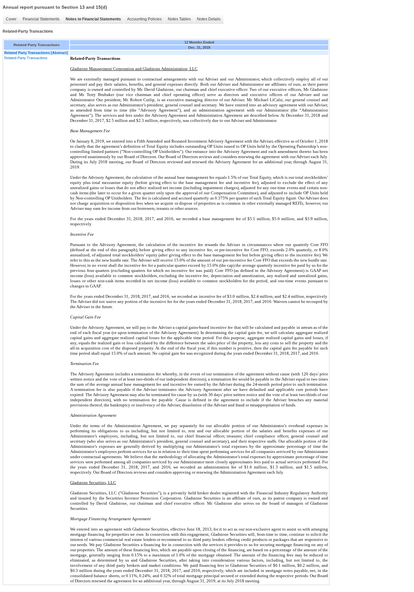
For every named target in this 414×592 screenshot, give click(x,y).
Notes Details (209, 19)
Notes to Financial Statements (93, 19)
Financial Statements (41, 19)
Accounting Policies (144, 19)
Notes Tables (179, 19)
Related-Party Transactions (26, 58)
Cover (11, 19)
